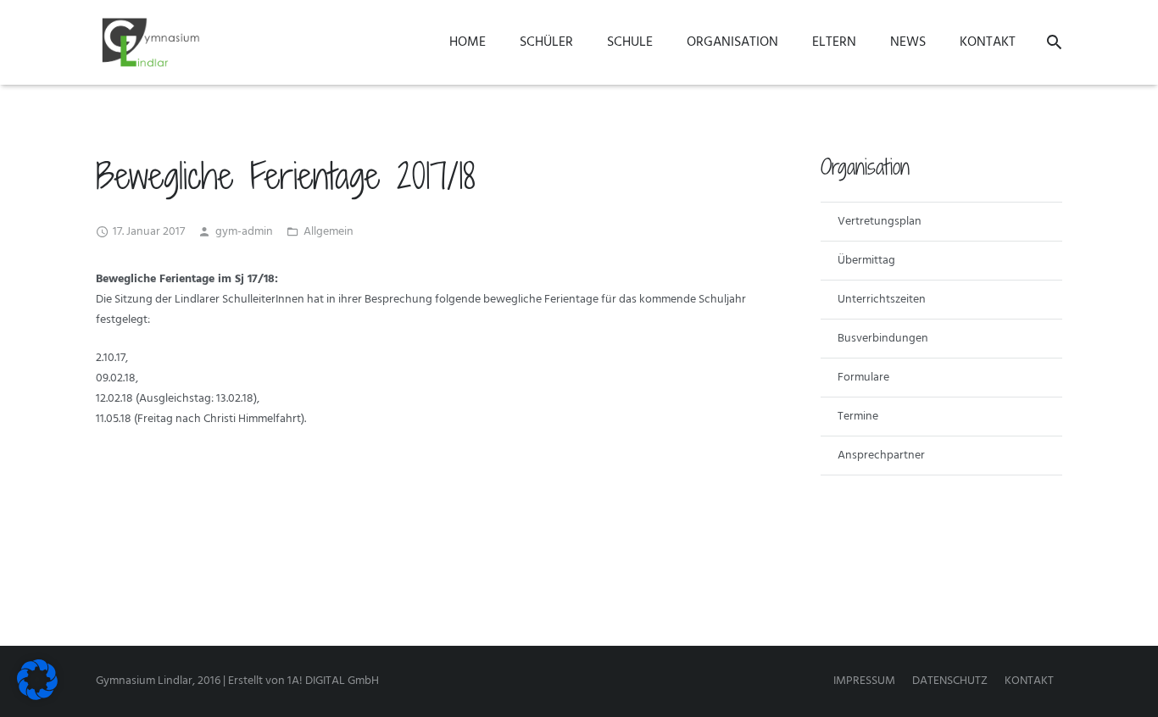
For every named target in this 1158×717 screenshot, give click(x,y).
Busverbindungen (883, 338)
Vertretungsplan (879, 221)
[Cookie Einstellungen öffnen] (37, 697)
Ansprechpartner (881, 455)
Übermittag (866, 260)
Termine (858, 416)
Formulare (863, 377)
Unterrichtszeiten (882, 299)
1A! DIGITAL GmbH (333, 681)
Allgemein (328, 232)
